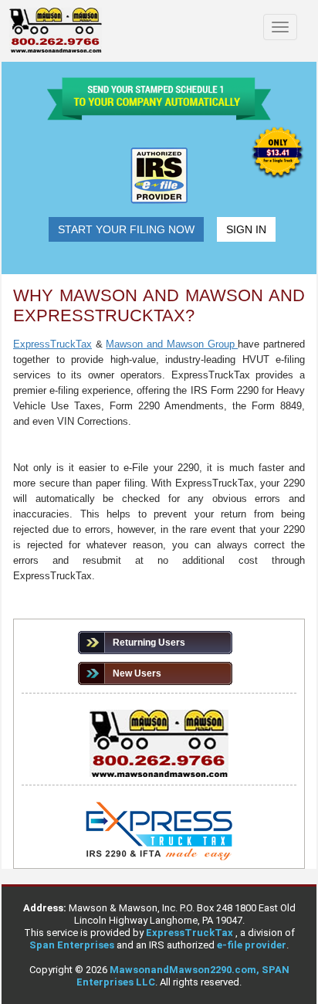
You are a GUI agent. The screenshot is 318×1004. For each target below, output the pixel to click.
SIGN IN (246, 229)
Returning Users (149, 642)
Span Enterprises (73, 945)
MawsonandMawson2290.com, (186, 969)
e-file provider (251, 945)
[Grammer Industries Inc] (55, 31)
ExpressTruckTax (190, 932)
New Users (137, 673)
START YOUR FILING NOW (126, 229)
